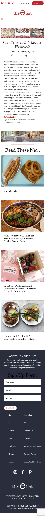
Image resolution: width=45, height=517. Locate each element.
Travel (11, 431)
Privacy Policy (30, 454)
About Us (28, 423)
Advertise (28, 415)
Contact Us (28, 431)
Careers (27, 438)
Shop (11, 423)
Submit (10, 408)
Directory (12, 462)
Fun (10, 438)
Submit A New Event (32, 462)
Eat (10, 415)
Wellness (12, 446)
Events (11, 454)
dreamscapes (30, 508)
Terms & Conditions (32, 446)
